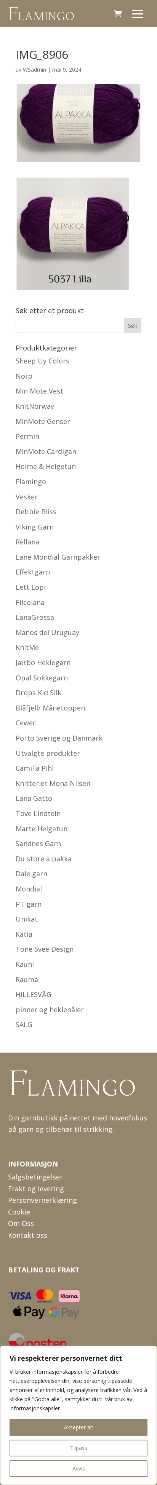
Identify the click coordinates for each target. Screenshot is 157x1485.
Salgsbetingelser (35, 1176)
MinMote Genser (43, 421)
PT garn (29, 904)
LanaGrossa (35, 617)
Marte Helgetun (41, 828)
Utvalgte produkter (48, 753)
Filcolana (30, 602)
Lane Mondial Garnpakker (58, 557)
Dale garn (31, 873)
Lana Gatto (34, 798)
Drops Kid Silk (38, 692)
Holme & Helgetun (46, 466)
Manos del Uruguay (47, 632)
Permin (27, 436)
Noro (24, 376)
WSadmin (34, 69)
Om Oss (21, 1223)
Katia (24, 934)
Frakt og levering (36, 1188)
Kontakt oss (27, 1235)
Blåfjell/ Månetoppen (50, 707)
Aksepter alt (78, 1427)
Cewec (26, 722)
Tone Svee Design (45, 949)
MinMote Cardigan (46, 451)
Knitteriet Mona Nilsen (53, 783)
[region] (78, 1415)
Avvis (78, 1468)
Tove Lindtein (38, 813)
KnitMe (27, 647)
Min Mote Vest (39, 390)
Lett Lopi (31, 587)
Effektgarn (33, 571)
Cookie (19, 1211)
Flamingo (31, 481)
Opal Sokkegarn (42, 677)
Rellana (27, 541)
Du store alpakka (44, 858)
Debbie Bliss (36, 511)
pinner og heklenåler (50, 1009)
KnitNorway (35, 406)
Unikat (27, 918)
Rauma (27, 979)
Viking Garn (35, 526)
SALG (24, 1024)
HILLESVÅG (33, 994)
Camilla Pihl (35, 768)
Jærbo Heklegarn (43, 662)
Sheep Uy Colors (42, 360)
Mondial (29, 888)
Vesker (27, 496)
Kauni (25, 964)
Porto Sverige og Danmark (59, 737)
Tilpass (78, 1447)
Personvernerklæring (42, 1200)
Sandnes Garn (38, 843)
